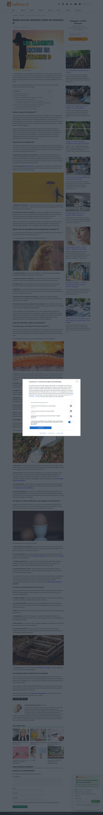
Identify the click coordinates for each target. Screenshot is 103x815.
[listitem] (51, 402)
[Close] (77, 381)
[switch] (70, 406)
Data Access (51, 433)
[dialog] (51, 407)
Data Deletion (43, 433)
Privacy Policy (60, 433)
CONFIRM (40, 427)
